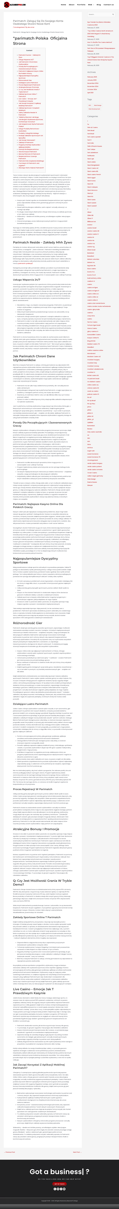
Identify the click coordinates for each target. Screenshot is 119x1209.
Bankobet (90, 253)
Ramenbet (91, 426)
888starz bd (91, 222)
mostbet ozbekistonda (95, 369)
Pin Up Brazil (91, 400)
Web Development (94, 109)
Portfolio (81, 5)
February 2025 (92, 77)
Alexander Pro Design (72, 1201)
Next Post (77, 1152)
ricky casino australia (94, 432)
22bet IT (90, 218)
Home (63, 5)
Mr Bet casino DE (93, 375)
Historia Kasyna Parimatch (28, 152)
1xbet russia (91, 200)
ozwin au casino (92, 391)
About (71, 5)
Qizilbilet (90, 422)
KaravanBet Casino (94, 335)
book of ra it (91, 275)
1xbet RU (90, 196)
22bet (89, 212)
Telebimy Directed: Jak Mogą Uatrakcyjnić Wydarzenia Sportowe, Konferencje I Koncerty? (31, 119)
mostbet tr (91, 372)
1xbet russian (91, 203)
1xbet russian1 (92, 206)
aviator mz (91, 243)
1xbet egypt (91, 178)
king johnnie (91, 341)
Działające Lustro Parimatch (28, 83)
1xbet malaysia (92, 187)
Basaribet (90, 256)
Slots (89, 444)
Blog (99, 5)
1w (88, 124)
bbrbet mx (91, 262)
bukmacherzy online (94, 278)
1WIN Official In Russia (94, 146)
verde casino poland (94, 466)
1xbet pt (90, 193)
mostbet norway (93, 366)
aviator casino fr (93, 234)
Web (90, 5)
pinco (89, 407)
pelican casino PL (93, 394)
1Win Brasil (90, 130)
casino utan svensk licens (96, 303)
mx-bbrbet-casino (93, 382)
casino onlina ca (93, 294)
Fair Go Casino (92, 322)
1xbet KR (90, 184)
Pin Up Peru (91, 404)
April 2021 (90, 93)
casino (89, 284)
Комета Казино (92, 482)
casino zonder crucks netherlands (99, 306)
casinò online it (92, 300)
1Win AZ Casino (92, 127)
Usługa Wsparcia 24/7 (26, 60)
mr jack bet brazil (93, 379)
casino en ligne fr (93, 291)
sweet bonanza (92, 454)
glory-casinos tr (92, 331)
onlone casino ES (93, 388)
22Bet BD (90, 215)
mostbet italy (92, 363)
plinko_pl (90, 419)
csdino (89, 319)
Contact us (109, 5)
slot (88, 441)
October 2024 (92, 89)
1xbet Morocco (92, 190)
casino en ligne (92, 287)
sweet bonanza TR (93, 457)
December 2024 (92, 83)
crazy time (91, 316)
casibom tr (91, 281)
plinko (89, 410)
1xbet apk (90, 159)
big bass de (91, 266)
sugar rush (91, 451)
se (88, 435)
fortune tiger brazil (93, 325)
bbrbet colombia (93, 259)
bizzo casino (91, 269)
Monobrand (91, 353)
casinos (90, 313)
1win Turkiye (91, 149)
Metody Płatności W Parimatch (29, 154)
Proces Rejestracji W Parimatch (29, 85)
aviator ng (90, 247)
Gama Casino (92, 328)
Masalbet (90, 347)
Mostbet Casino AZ (94, 356)
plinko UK (90, 416)
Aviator (89, 225)
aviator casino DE (93, 231)
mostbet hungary (93, 360)
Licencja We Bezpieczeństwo (29, 149)
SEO (90, 105)
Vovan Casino (92, 473)
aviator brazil (91, 228)
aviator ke (90, 240)
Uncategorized (19, 27)
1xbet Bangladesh (93, 165)
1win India (90, 143)
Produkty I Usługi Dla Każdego (29, 133)
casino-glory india (93, 309)
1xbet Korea (91, 181)
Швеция (90, 485)
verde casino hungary (94, 463)
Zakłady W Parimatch (26, 142)
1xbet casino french (94, 174)
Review (89, 429)
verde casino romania (94, 470)
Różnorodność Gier (25, 80)
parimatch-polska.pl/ (25, 263)
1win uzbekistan (92, 152)
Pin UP (89, 397)
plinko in (90, 413)
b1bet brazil (91, 250)
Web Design (97, 105)
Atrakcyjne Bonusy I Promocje (29, 87)
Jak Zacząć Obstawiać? (27, 140)
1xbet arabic (91, 162)
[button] (93, 4)
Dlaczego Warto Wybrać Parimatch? (31, 168)
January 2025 (92, 80)
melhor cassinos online (95, 350)
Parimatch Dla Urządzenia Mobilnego (31, 161)
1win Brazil (90, 134)
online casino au (93, 385)
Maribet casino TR (93, 344)
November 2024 (92, 86)
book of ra (90, 272)
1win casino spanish (94, 137)
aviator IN (90, 237)
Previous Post (9, 1152)
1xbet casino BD (92, 171)
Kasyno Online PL (93, 338)
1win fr (89, 140)
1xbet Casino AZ (92, 168)
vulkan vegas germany (95, 476)
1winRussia (90, 156)
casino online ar (92, 297)
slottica (90, 448)
